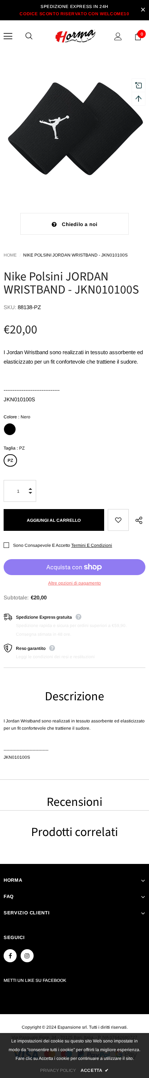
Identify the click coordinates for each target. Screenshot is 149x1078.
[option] (74, 127)
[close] (142, 10)
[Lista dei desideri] (118, 520)
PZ (10, 460)
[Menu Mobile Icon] (8, 36)
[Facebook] (10, 955)
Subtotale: (16, 597)
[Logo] (75, 36)
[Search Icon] (36, 36)
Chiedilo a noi (79, 224)
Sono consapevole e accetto (41, 545)
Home (10, 255)
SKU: (10, 307)
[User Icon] (118, 36)
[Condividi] (137, 520)
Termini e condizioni (91, 545)
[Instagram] (27, 955)
